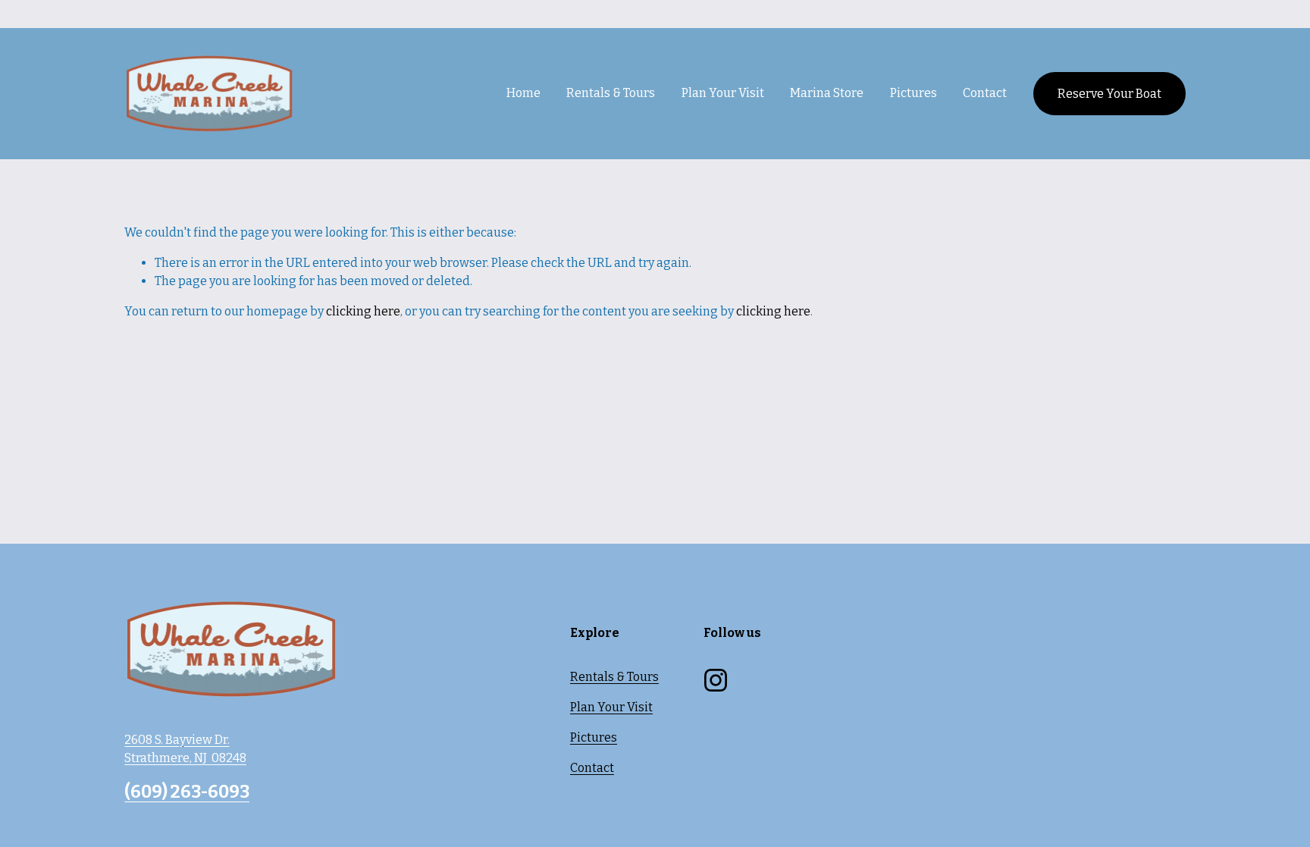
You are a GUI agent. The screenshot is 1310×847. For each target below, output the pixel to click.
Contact (985, 93)
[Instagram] (716, 680)
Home (523, 93)
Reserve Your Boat (1109, 93)
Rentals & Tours (614, 677)
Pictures (913, 93)
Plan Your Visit (611, 707)
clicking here (363, 311)
